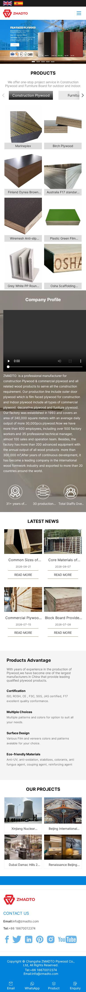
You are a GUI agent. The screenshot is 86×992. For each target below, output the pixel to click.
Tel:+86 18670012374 (41, 970)
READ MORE (23, 575)
